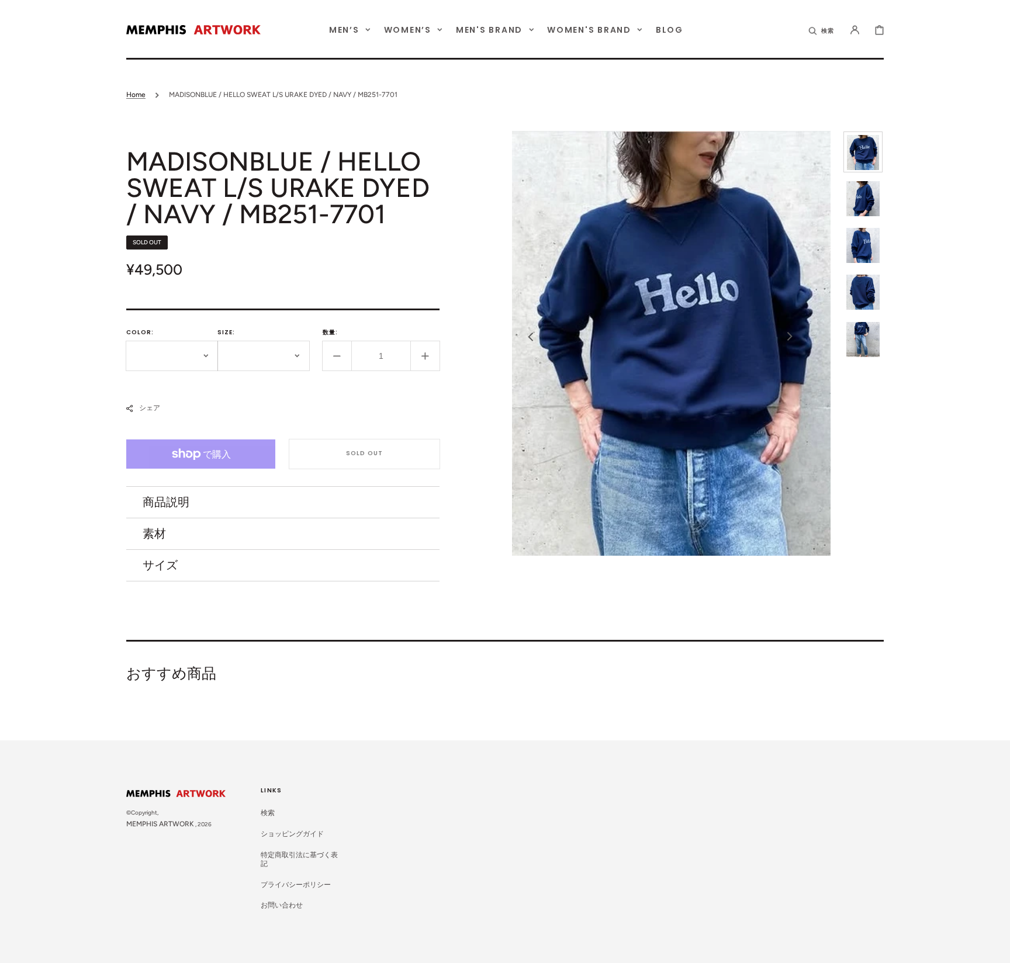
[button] (821, 30)
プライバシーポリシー (296, 885)
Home (136, 95)
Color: (140, 332)
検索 (268, 813)
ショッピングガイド (292, 834)
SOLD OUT (364, 453)
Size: (226, 332)
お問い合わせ (282, 905)
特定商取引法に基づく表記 (299, 859)
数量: (330, 332)
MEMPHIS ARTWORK (160, 824)
